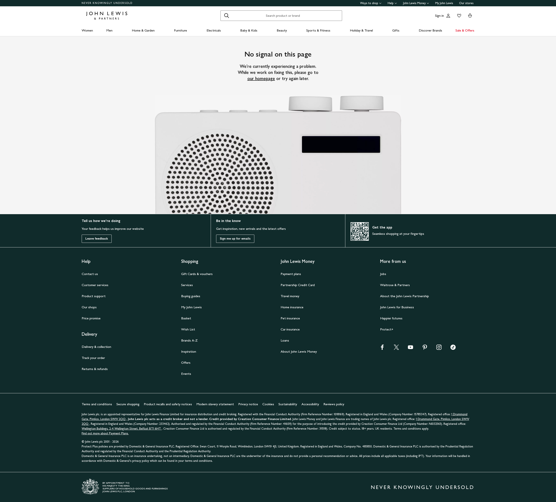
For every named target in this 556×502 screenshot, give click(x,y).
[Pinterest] (424, 349)
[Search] (226, 15)
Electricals (214, 30)
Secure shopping (127, 404)
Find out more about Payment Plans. (105, 433)
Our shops (89, 307)
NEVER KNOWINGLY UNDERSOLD (107, 3)
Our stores (466, 3)
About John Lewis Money (299, 351)
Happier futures (391, 318)
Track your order (93, 358)
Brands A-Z (189, 340)
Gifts (395, 30)
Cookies (268, 404)
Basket (186, 318)
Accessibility (310, 404)
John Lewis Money (414, 3)
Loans (285, 340)
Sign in (439, 15)
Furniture (180, 30)
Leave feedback (96, 238)
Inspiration (188, 351)
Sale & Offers (464, 30)
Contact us (90, 274)
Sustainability (287, 404)
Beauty (282, 30)
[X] (396, 349)
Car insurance (290, 329)
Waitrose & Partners (395, 285)
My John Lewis (444, 3)
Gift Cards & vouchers (197, 274)
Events (186, 374)
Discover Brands (430, 30)
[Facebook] (382, 349)
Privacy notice (248, 404)
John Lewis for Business (397, 307)
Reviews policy (333, 404)
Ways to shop (369, 3)
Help (391, 3)
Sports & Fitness (318, 30)
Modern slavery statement (215, 404)
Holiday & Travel (361, 30)
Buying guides (190, 296)
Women (87, 30)
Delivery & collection (96, 347)
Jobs (383, 274)
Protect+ (386, 329)
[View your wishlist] (458, 15)
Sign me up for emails (235, 238)
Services (187, 285)
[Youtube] (410, 349)
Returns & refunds (95, 369)
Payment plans (291, 274)
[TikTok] (453, 349)
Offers (185, 362)
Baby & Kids (248, 30)
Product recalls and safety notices (168, 404)
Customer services (95, 285)
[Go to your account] (448, 15)
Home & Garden (143, 30)
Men (109, 30)
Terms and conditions (97, 404)
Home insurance (292, 307)
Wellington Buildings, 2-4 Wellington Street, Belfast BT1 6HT (122, 428)
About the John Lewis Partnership (404, 296)
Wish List (188, 329)
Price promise (91, 318)
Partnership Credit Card (298, 285)
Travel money (290, 296)
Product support (94, 296)
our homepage (261, 78)
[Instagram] (439, 349)
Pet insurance (290, 318)
